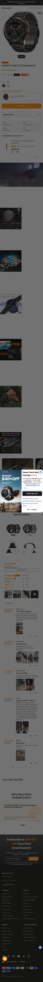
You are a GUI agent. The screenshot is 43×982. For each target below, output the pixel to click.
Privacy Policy (28, 503)
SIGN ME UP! (32, 493)
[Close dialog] (40, 472)
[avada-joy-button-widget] (4, 958)
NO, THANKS (32, 509)
